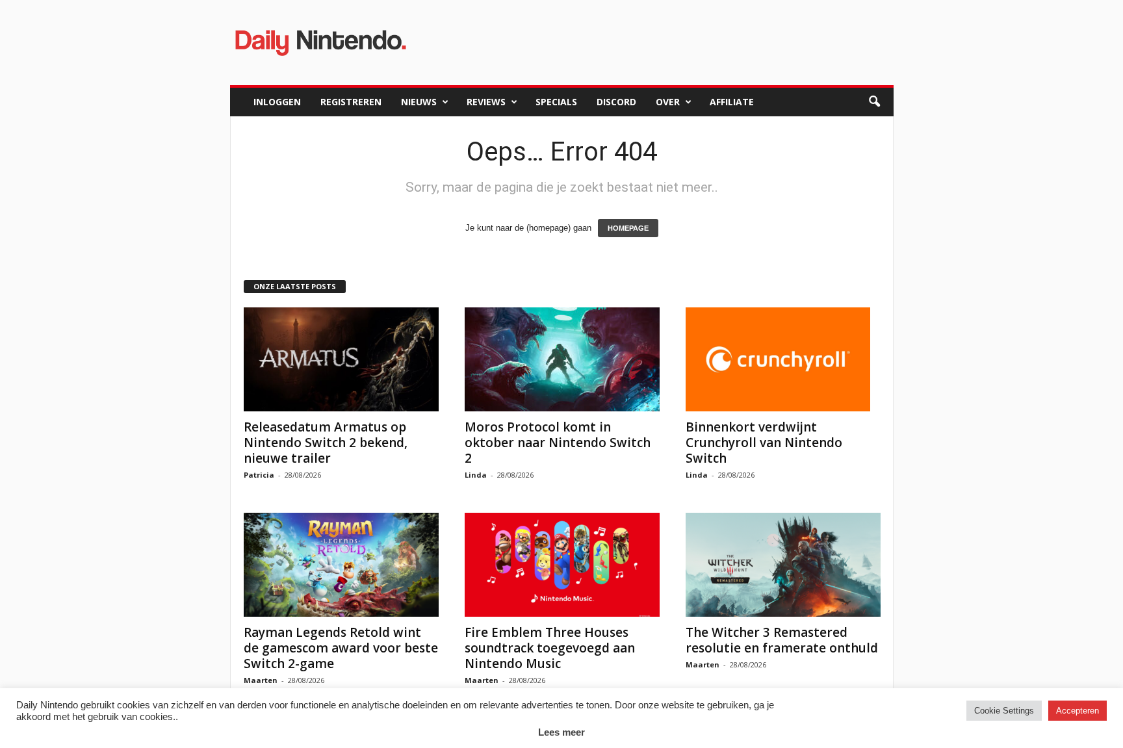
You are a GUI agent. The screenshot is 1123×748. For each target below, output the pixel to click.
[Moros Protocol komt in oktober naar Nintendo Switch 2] (562, 359)
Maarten (261, 680)
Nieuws (419, 102)
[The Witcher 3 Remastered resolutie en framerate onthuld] (783, 565)
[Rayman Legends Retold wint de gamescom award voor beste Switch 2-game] (341, 565)
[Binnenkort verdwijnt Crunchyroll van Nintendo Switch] (783, 359)
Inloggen (277, 102)
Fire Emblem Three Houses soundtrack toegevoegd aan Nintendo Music (550, 648)
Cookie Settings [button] (1004, 711)
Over (668, 102)
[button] (874, 102)
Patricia (259, 475)
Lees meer (561, 732)
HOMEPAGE (628, 228)
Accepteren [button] (1077, 711)
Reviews (486, 102)
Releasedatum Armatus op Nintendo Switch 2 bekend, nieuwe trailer (325, 443)
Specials (556, 102)
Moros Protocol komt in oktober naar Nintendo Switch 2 (558, 443)
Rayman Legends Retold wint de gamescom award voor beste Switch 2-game (341, 648)
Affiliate (732, 102)
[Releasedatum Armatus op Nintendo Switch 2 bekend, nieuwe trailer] (341, 359)
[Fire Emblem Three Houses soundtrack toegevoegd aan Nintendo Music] (562, 565)
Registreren (350, 102)
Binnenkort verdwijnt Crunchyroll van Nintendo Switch (764, 443)
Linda (476, 475)
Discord (616, 102)
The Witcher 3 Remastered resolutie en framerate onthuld (782, 640)
